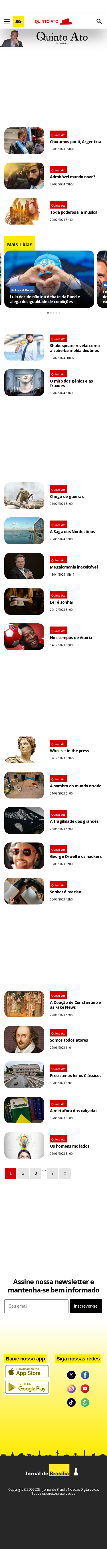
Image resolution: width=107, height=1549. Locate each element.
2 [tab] (51, 313)
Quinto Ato (58, 135)
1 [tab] (48, 313)
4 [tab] (56, 313)
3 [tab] (53, 313)
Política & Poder (22, 290)
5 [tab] (59, 313)
